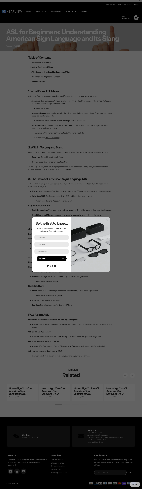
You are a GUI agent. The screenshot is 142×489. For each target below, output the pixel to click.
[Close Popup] (107, 219)
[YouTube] (55, 266)
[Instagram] (51, 266)
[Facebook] (48, 266)
